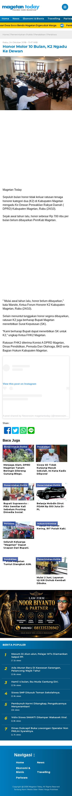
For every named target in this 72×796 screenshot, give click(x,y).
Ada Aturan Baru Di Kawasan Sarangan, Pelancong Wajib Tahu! (36, 669)
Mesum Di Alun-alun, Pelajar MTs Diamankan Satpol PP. (39, 655)
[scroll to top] (66, 791)
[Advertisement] (36, 150)
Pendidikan (40, 34)
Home (5, 18)
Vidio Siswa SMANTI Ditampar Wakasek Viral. (39, 717)
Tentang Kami (20, 789)
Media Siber (32, 789)
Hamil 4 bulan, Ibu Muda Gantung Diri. (34, 681)
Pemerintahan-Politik (21, 34)
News (16, 18)
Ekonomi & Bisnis (33, 18)
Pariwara (21, 777)
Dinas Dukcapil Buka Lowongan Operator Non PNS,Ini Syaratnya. (39, 729)
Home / (6, 34)
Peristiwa (52, 34)
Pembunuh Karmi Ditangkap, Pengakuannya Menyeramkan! (38, 705)
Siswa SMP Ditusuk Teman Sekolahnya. (35, 692)
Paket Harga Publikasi (48, 789)
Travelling (54, 18)
